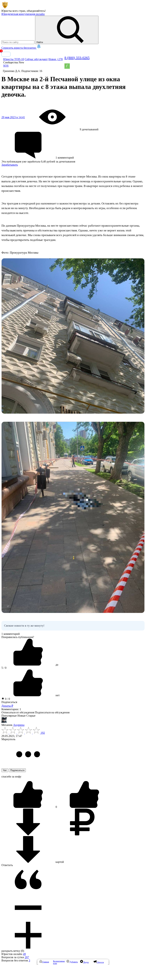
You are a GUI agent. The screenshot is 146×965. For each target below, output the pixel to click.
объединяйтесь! (36, 10)
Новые (21, 715)
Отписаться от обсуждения (17, 712)
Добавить (73, 962)
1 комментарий (10, 633)
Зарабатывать (9, 164)
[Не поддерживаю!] (84, 806)
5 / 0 (3, 667)
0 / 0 (7, 698)
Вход (6, 54)
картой (59, 861)
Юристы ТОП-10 (13, 59)
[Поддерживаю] (28, 806)
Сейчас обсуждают (36, 59)
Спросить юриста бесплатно (19, 47)
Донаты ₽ (7, 705)
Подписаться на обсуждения (52, 712)
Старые (30, 715)
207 (27, 957)
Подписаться (9, 702)
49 (24, 954)
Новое (55, 59)
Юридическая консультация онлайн (23, 14)
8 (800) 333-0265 (77, 58)
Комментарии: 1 (11, 709)
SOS (6, 65)
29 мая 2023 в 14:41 (13, 117)
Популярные (9, 715)
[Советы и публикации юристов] (5, 7)
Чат (5, 770)
